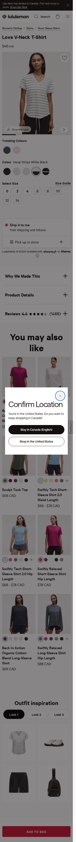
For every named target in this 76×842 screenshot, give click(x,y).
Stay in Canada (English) (36, 429)
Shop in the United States (36, 441)
